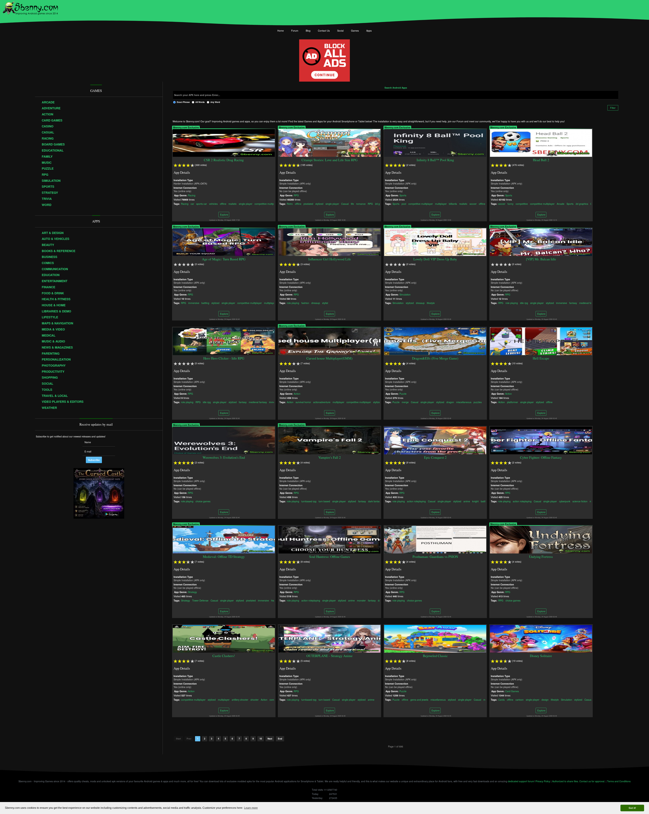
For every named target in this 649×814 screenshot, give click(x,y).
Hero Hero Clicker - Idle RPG (223, 358)
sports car (201, 203)
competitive (522, 203)
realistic (233, 203)
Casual (345, 203)
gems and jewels (419, 699)
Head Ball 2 (541, 160)
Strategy (192, 592)
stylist (325, 302)
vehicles (213, 203)
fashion (305, 302)
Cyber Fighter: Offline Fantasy (541, 457)
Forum (294, 30)
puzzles (478, 402)
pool (404, 203)
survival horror (303, 402)
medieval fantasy (588, 302)
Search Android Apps (395, 88)
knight (475, 501)
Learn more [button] (251, 807)
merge (405, 402)
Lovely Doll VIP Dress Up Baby (435, 259)
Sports (403, 195)
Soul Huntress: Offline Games (329, 556)
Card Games (512, 691)
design (545, 699)
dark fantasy (374, 501)
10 (260, 738)
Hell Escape (541, 358)
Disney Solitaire (541, 655)
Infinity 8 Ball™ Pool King (435, 160)
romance (361, 203)
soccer (473, 203)
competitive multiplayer (267, 203)
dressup (315, 302)
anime (467, 501)
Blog (308, 30)
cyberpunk (564, 501)
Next (270, 738)
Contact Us (324, 30)
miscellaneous (464, 402)
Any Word (215, 102)
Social (340, 30)
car (192, 203)
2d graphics (582, 203)
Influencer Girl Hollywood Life (329, 259)
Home (280, 30)
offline (223, 203)
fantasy (573, 302)
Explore (223, 214)
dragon (450, 402)
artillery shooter (240, 699)
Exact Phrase (183, 102)
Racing (191, 195)
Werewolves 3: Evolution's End (224, 457)
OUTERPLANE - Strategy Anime (329, 655)
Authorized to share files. (565, 781)
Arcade (560, 203)
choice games (203, 501)
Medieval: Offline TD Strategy (224, 556)
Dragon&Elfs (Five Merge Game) (435, 358)
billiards (453, 203)
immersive (193, 302)
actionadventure (321, 402)
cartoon (519, 699)
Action (297, 393)
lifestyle (431, 302)
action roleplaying (416, 501)
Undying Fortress (541, 556)
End (280, 738)
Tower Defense (200, 600)
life (352, 203)
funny (510, 203)
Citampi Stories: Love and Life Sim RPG (329, 160)
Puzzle (403, 393)
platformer (512, 402)
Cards (501, 699)
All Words (200, 102)
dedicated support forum (521, 781)
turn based (324, 501)
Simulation (405, 294)
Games (355, 30)
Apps (369, 30)
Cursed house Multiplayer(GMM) (329, 358)
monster (361, 600)
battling (205, 302)
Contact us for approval (591, 781)
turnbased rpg (308, 501)
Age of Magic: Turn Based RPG (224, 259)
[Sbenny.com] (30, 7)
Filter (613, 107)
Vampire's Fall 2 (329, 457)
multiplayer (441, 203)
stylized (319, 203)
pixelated (308, 203)
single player (245, 203)
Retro (290, 203)
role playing (293, 302)
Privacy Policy (542, 781)
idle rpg (524, 302)
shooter (254, 699)
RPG (296, 195)
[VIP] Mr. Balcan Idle (541, 259)
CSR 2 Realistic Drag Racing (224, 160)
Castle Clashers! (224, 655)
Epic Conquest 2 (435, 457)
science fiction (579, 501)
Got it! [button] (632, 808)
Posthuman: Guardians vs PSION (435, 556)
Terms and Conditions (619, 781)
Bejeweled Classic (435, 655)
